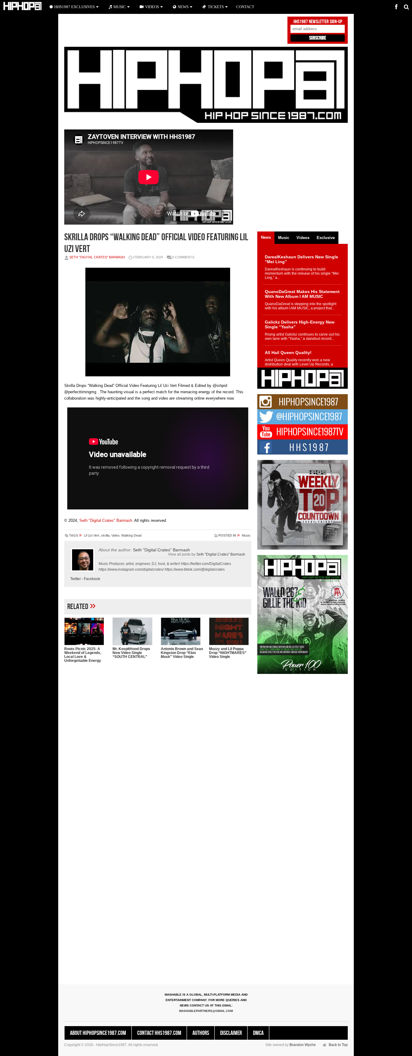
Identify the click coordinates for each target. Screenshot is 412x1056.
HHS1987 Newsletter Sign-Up (317, 22)
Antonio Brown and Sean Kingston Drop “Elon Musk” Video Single (182, 653)
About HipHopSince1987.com (98, 1033)
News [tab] (266, 237)
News (183, 7)
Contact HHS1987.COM (159, 1033)
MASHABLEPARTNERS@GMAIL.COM (206, 1011)
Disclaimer (231, 1033)
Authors (200, 1033)
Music (246, 535)
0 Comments (183, 257)
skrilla (105, 535)
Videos (152, 7)
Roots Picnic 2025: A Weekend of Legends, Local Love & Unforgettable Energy (82, 655)
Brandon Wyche (303, 1045)
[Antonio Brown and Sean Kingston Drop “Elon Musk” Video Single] (182, 631)
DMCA (258, 1033)
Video (115, 535)
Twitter (75, 579)
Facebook (92, 579)
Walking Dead (131, 535)
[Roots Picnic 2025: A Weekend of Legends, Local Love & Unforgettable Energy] (85, 631)
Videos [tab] (302, 237)
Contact (245, 7)
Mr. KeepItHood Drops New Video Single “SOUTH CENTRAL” (131, 653)
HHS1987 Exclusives (74, 7)
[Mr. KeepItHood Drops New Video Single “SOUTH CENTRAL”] (134, 631)
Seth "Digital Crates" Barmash (97, 257)
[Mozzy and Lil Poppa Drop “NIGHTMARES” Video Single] (230, 631)
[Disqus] (157, 745)
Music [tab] (283, 237)
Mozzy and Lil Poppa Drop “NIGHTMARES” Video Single (227, 653)
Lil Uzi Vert (91, 535)
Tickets (216, 7)
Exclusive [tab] (326, 237)
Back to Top (338, 1045)
